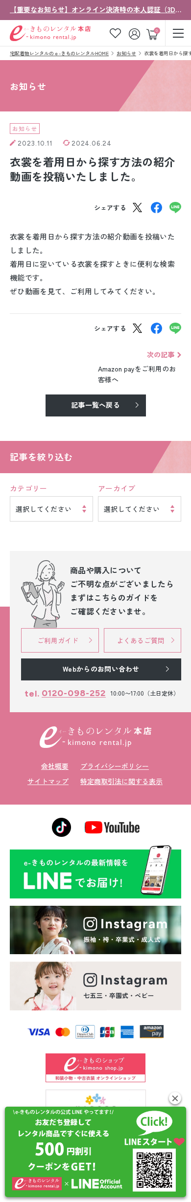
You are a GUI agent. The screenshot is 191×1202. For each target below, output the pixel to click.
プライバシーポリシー (114, 766)
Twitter (137, 207)
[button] (175, 1098)
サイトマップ (48, 781)
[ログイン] (135, 33)
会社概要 (55, 766)
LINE (175, 207)
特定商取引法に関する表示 (121, 781)
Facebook (156, 207)
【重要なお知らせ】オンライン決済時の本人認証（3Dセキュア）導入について (95, 9)
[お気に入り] (115, 33)
